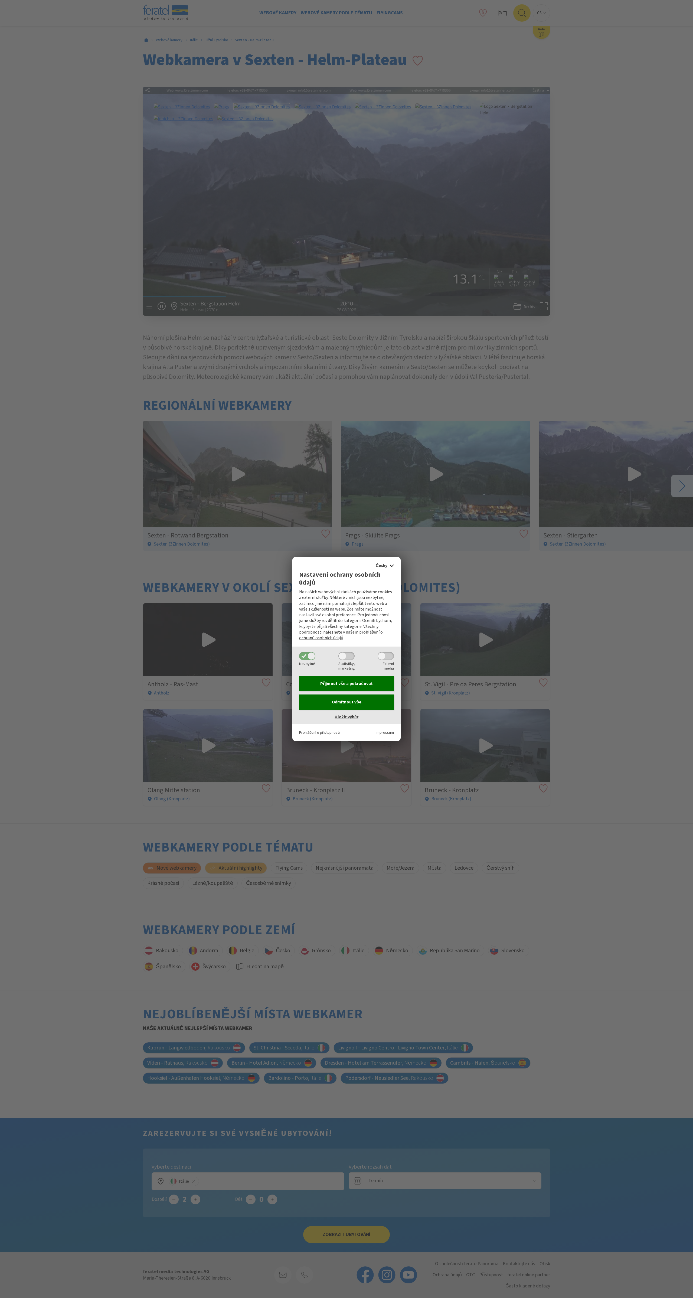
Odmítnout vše (346, 702)
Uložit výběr (346, 717)
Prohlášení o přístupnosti (319, 732)
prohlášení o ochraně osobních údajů (341, 635)
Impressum (385, 732)
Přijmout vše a (346, 684)
